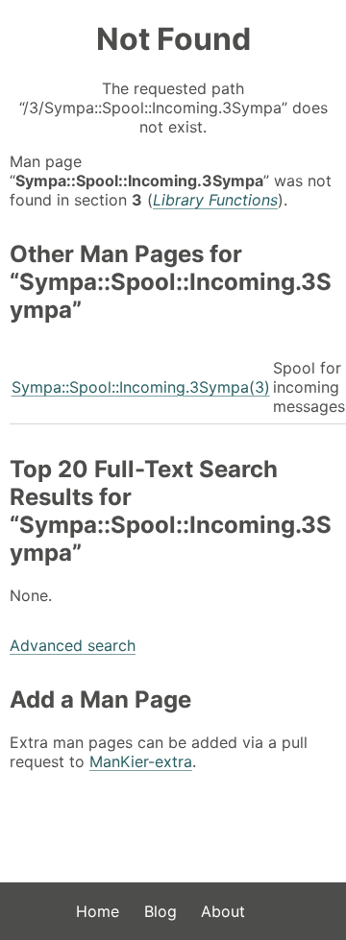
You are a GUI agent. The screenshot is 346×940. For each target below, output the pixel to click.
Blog (160, 911)
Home (97, 911)
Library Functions (215, 199)
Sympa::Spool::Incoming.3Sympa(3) (141, 387)
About (223, 911)
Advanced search (73, 645)
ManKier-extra (140, 761)
